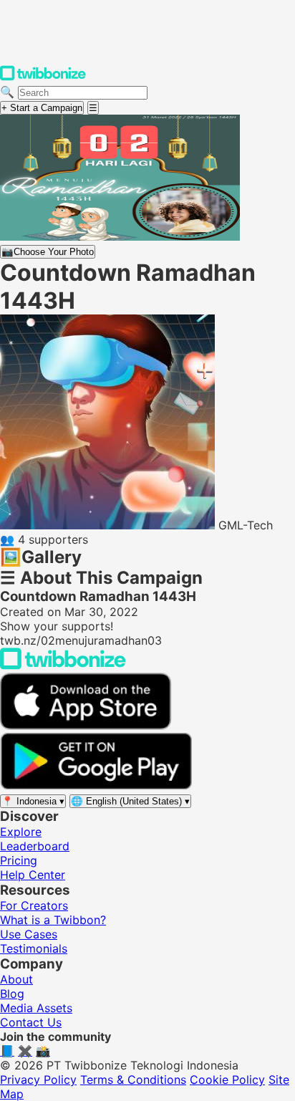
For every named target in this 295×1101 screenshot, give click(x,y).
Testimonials (33, 948)
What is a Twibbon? (53, 920)
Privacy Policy (38, 1079)
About (16, 979)
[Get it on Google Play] (96, 786)
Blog (12, 993)
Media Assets (36, 1008)
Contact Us (31, 1022)
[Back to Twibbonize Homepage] (63, 665)
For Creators (34, 905)
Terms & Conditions (133, 1079)
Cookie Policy (227, 1079)
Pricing (18, 860)
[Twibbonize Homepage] (43, 77)
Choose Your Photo (47, 251)
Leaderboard (34, 846)
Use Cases (28, 934)
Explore (21, 831)
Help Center (32, 874)
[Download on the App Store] (86, 725)
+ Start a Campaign (41, 107)
